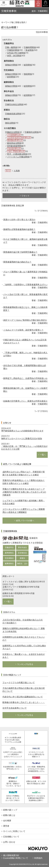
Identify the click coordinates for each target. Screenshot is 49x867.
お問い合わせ (9, 842)
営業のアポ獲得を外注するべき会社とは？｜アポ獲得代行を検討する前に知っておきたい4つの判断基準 (24, 492)
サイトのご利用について (14, 831)
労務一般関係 (11, 47)
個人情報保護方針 (11, 855)
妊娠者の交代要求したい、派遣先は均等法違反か (25, 401)
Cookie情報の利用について (15, 858)
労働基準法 (9, 547)
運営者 (6, 826)
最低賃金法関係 (14, 143)
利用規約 (38, 858)
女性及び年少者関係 (16, 53)
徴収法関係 (10, 123)
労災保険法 (9, 558)
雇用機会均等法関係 (16, 151)
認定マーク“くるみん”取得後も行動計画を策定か (25, 320)
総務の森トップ (10, 810)
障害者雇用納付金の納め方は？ (17, 262)
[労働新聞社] (16, 538)
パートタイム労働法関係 (18, 157)
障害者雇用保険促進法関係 (19, 137)
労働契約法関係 (31, 132)
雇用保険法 (9, 553)
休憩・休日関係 (14, 55)
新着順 (8, 170)
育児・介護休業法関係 (17, 154)
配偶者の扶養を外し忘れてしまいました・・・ (24, 702)
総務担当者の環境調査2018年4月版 (19, 593)
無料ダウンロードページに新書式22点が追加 (21, 438)
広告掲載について (11, 836)
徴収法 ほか (22, 563)
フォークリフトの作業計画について (19, 682)
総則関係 (28, 65)
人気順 (17, 170)
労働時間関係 (30, 47)
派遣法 (22, 558)
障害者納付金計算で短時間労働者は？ (20, 252)
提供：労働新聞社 (40, 11)
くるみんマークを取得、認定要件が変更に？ (23, 330)
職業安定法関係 (14, 135)
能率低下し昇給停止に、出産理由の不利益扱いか (25, 378)
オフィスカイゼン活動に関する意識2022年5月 (24, 581)
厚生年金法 (22, 547)
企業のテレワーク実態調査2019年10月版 (21, 587)
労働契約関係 (13, 50)
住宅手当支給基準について (15, 708)
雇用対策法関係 (14, 148)
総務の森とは (9, 815)
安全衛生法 (22, 553)
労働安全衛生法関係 (14, 104)
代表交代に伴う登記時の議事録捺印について (23, 696)
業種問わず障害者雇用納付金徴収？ (19, 229)
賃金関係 (29, 50)
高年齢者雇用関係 (15, 146)
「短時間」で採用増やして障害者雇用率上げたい (25, 284)
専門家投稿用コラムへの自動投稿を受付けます (22, 431)
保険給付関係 (11, 65)
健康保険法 (9, 563)
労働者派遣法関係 (13, 113)
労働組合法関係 (12, 132)
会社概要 (7, 820)
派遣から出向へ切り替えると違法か (19, 219)
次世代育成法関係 (15, 140)
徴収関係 (28, 74)
